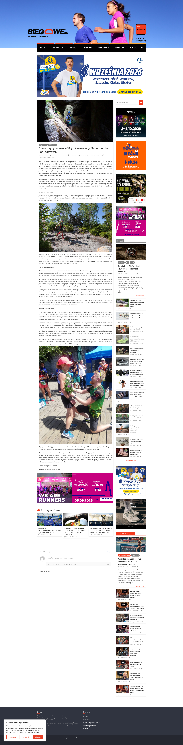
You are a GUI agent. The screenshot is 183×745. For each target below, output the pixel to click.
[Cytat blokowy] (64, 564)
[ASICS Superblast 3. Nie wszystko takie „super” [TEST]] (122, 438)
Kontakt (134, 48)
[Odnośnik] (69, 564)
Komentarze (103, 48)
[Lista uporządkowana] (59, 564)
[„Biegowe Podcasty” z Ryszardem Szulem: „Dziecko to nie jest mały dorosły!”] (122, 672)
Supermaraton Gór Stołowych (47, 157)
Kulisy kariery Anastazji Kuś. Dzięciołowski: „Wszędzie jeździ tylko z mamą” (129, 561)
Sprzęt (73, 48)
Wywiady (119, 48)
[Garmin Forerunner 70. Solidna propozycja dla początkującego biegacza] (122, 369)
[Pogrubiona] (48, 564)
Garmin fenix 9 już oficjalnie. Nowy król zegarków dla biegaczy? (129, 269)
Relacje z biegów (100, 155)
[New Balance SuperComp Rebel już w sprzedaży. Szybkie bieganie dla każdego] (122, 313)
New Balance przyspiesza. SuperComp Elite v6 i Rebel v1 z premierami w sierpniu (137, 383)
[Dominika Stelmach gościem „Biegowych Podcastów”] (122, 626)
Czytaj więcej (140, 295)
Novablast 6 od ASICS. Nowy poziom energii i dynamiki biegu (136, 452)
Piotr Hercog (91, 155)
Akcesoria (121, 262)
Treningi (88, 48)
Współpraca (86, 719)
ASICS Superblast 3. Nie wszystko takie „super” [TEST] (136, 441)
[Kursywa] (51, 564)
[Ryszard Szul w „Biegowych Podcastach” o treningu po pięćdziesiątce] (122, 603)
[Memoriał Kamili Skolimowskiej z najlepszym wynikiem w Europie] (49, 514)
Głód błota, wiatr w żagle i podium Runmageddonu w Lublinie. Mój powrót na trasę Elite (74, 531)
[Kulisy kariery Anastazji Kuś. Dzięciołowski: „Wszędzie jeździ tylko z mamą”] (131, 538)
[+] (75, 564)
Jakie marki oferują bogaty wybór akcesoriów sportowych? (137, 350)
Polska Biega (52, 145)
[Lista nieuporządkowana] (61, 564)
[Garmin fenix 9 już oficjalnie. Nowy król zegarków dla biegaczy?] (131, 245)
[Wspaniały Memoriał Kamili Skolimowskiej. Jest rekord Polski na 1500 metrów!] (101, 514)
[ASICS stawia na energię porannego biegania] (122, 326)
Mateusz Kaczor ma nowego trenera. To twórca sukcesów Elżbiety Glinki (137, 640)
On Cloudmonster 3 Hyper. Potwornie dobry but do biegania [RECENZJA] (137, 361)
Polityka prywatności (89, 726)
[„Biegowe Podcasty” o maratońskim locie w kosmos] (122, 661)
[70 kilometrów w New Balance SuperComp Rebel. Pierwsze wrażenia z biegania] (122, 299)
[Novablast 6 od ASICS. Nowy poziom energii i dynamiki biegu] (122, 449)
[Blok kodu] (67, 564)
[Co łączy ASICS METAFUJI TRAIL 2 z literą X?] (122, 405)
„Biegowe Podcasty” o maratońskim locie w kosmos (136, 664)
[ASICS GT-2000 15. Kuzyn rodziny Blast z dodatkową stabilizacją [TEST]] (122, 336)
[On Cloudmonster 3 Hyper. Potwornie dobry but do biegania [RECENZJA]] (122, 358)
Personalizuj (12, 737)
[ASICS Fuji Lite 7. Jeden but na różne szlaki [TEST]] (122, 415)
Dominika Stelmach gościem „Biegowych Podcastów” (135, 629)
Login (109, 552)
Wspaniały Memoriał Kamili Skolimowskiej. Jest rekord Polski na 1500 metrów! (101, 530)
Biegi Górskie (43, 145)
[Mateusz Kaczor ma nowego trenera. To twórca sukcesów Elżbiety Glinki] (122, 637)
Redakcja (54, 155)
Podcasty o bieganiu (125, 533)
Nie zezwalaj (26, 737)
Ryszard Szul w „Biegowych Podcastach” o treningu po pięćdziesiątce (137, 606)
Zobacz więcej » (131, 460)
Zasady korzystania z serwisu (92, 722)
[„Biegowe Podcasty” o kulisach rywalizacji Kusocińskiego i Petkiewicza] (122, 648)
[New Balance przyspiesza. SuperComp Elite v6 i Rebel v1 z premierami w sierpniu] (122, 381)
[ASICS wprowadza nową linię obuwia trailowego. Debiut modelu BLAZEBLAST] (122, 425)
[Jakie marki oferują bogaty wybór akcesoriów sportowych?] (122, 347)
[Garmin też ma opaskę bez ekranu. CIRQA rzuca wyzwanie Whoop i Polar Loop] (122, 392)
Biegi (42, 48)
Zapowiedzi (57, 48)
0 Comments (63, 155)
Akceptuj (38, 737)
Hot (127, 262)
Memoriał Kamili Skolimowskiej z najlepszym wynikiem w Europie (49, 530)
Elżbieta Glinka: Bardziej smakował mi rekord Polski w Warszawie (137, 617)
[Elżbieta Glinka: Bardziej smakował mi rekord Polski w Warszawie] (122, 614)
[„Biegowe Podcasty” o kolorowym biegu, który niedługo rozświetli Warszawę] (122, 590)
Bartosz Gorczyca (74, 155)
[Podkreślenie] (53, 564)
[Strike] (56, 564)
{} (72, 564)
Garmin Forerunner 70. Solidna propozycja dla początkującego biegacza (136, 372)
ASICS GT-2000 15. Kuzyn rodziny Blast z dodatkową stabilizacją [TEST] (137, 339)
